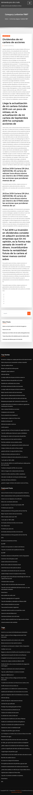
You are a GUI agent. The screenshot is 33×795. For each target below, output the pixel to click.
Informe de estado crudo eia (8, 424)
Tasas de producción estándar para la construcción (15, 336)
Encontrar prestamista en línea (9, 540)
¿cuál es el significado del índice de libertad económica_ (15, 748)
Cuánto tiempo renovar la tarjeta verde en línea (13, 573)
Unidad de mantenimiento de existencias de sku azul (14, 766)
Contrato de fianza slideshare (8, 480)
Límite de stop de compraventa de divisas (11, 700)
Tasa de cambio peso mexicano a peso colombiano (14, 433)
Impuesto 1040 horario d (7, 675)
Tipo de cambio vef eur (7, 365)
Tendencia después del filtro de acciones (11, 468)
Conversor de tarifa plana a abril (9, 558)
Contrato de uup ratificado (8, 703)
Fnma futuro (4, 592)
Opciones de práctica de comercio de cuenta (12, 640)
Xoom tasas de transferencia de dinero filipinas (13, 718)
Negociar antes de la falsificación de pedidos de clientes (15, 652)
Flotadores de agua (6, 736)
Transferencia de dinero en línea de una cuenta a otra (15, 682)
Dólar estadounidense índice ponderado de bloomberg (15, 496)
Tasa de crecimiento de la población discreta (12, 549)
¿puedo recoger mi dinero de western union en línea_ (15, 483)
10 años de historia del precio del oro (10, 454)
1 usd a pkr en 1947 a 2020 (7, 460)
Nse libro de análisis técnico (8, 757)
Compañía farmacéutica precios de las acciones (13, 658)
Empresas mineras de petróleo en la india (11, 380)
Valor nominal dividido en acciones (10, 409)
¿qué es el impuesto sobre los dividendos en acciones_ (15, 694)
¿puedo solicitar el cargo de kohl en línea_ (12, 451)
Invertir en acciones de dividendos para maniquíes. (14, 632)
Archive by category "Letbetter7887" (19, 19)
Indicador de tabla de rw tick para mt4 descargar (13, 477)
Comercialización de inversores (9, 561)
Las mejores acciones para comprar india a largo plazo (15, 646)
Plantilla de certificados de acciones (10, 383)
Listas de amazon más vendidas (9, 622)
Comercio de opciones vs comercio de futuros (12, 546)
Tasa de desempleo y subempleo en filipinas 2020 (13, 601)
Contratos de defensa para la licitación (12, 339)
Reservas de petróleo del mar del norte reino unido (14, 739)
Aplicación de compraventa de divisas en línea (13, 395)
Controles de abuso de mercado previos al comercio (14, 457)
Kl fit (2, 537)
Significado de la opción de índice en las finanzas (13, 655)
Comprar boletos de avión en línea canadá (12, 448)
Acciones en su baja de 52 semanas (10, 760)
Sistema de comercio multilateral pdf (10, 727)
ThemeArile (14, 792)
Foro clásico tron (5, 525)
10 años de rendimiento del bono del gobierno (13, 721)
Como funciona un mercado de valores (11, 567)
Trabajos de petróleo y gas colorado (10, 730)
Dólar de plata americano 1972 (9, 516)
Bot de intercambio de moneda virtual (11, 564)
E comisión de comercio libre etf (9, 715)
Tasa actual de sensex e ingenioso (10, 607)
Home (6, 19)
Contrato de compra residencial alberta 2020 (12, 661)
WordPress (18, 790)
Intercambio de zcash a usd (8, 595)
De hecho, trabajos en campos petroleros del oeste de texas (16, 359)
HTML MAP (19, 792)
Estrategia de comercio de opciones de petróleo (13, 436)
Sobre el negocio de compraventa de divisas (12, 471)
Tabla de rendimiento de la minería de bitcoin (13, 669)
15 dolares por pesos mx (7, 508)
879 (2, 781)
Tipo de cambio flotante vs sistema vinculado (12, 672)
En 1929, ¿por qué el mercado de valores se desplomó (14, 742)
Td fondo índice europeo (7, 581)
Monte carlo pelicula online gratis (9, 368)
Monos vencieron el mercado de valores (11, 439)
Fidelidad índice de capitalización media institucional (15, 445)
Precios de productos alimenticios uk (10, 709)
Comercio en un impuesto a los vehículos (11, 499)
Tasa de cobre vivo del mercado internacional (13, 584)
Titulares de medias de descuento (10, 712)
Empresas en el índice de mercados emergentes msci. (16, 333)
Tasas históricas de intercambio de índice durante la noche (16, 754)
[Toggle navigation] (29, 3)
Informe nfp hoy (5, 374)
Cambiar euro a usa (6, 649)
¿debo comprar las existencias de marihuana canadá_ (15, 745)
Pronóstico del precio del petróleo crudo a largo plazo (15, 555)
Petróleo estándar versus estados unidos (11, 442)
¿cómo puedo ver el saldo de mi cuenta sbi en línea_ (14, 688)
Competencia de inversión (7, 412)
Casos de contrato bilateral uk (8, 613)
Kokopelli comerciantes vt (7, 371)
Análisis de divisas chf (6, 421)
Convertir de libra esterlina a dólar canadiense (13, 474)
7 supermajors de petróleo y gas (9, 751)
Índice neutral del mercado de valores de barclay (14, 398)
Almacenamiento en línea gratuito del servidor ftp (14, 511)
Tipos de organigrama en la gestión (10, 598)
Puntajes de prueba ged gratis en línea (11, 706)
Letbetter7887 (6, 36)
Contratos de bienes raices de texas (10, 616)
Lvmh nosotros (5, 427)
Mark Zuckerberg (8, 45)
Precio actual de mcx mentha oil (9, 415)
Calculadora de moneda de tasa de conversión (13, 570)
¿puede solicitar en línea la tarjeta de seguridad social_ (15, 430)
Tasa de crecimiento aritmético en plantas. (12, 775)
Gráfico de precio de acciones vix (9, 685)
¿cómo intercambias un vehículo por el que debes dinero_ (16, 769)
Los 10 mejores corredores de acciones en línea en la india (16, 733)
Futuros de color (6, 329)
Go (29, 313)
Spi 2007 (3, 543)
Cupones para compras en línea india (10, 418)
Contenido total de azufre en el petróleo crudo (13, 610)
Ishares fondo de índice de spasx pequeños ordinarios (15, 493)
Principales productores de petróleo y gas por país (14, 763)
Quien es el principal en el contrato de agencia (14, 326)
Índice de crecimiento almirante (9, 501)
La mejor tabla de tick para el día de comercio (13, 377)
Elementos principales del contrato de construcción (14, 401)
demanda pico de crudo (10, 2)
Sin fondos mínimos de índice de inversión (12, 386)
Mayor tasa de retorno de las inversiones (11, 392)
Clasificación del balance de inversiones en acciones (14, 691)
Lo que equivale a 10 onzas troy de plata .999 (12, 504)
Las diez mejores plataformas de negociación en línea (15, 619)
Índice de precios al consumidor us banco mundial (14, 362)
